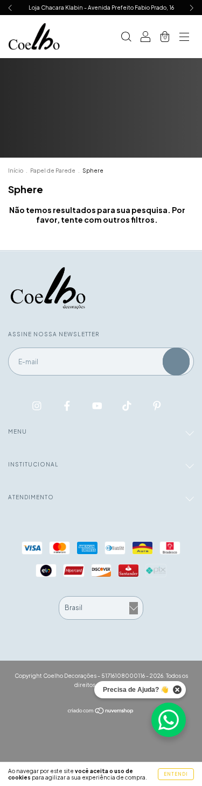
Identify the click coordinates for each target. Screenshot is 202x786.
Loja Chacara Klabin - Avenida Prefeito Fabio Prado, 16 (101, 7)
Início (15, 170)
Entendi (176, 774)
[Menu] (184, 38)
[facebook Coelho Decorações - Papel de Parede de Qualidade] (68, 405)
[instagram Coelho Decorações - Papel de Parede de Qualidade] (37, 405)
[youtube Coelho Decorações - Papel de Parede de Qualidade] (98, 405)
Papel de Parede (52, 170)
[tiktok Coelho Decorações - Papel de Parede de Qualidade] (127, 405)
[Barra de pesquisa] (126, 38)
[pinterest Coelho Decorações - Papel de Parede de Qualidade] (157, 405)
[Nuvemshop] (101, 711)
